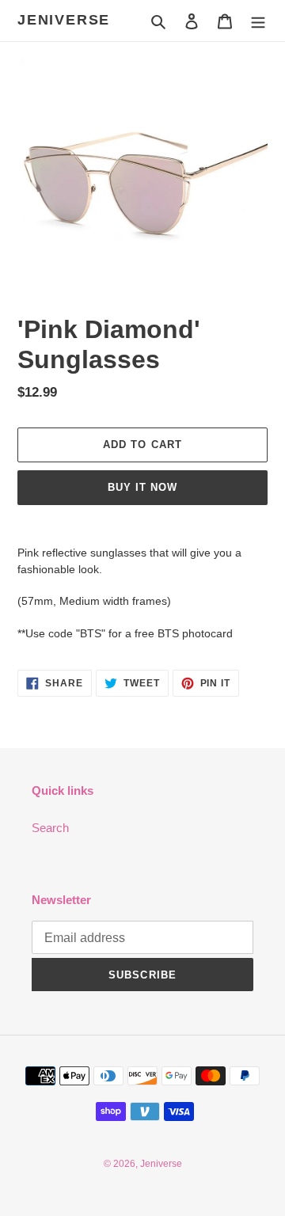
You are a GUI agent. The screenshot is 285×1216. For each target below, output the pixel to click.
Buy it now (142, 487)
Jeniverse (63, 20)
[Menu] (258, 21)
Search (50, 827)
